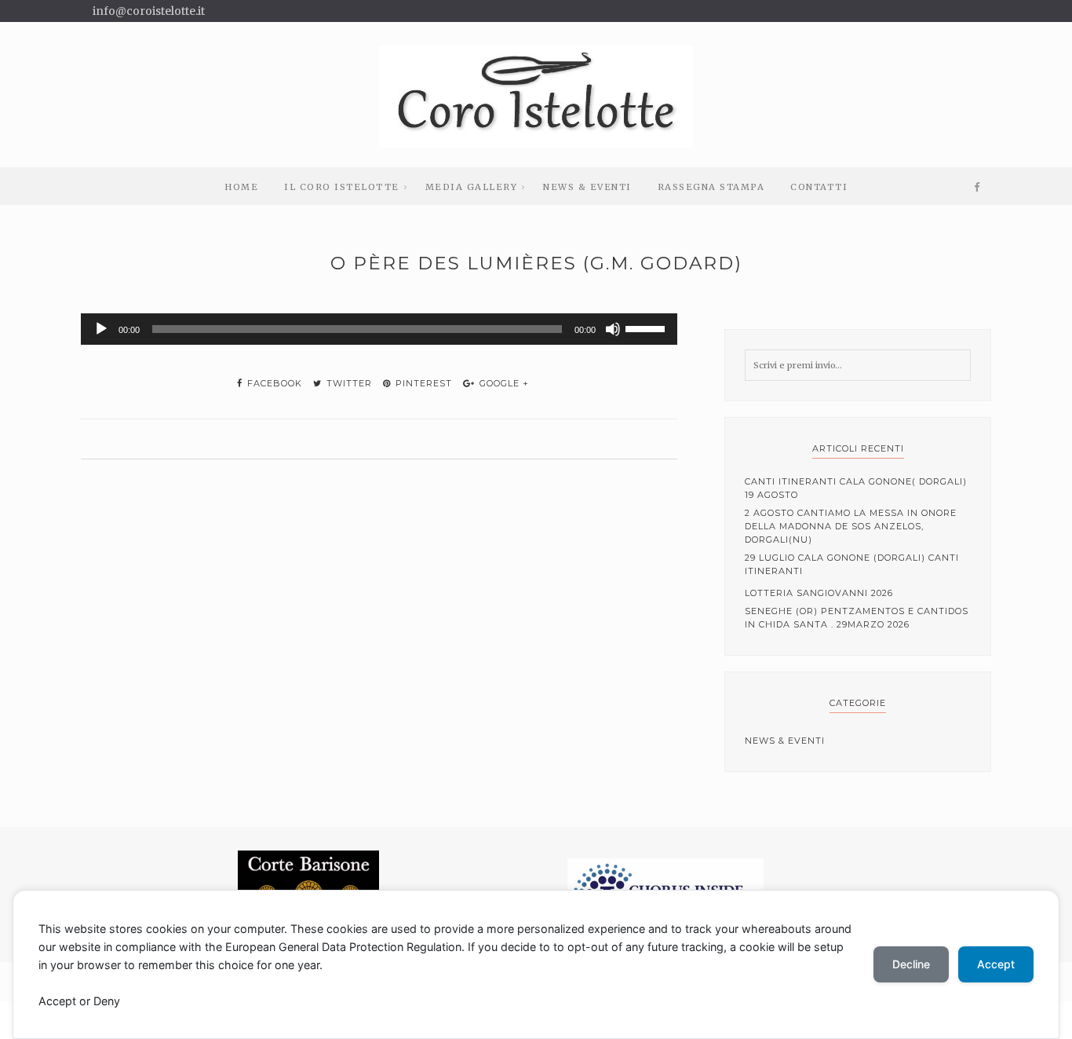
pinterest (422, 383)
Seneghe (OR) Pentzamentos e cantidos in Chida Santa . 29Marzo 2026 (856, 617)
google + (502, 383)
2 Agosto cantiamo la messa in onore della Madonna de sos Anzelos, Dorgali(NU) (851, 526)
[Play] (101, 329)
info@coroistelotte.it (149, 11)
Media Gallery (471, 186)
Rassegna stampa (711, 186)
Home (241, 186)
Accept (996, 964)
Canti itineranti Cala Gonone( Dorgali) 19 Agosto (856, 488)
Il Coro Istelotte (341, 186)
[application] (379, 329)
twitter (347, 383)
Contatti (819, 186)
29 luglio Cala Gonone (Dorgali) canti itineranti (852, 564)
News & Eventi (587, 186)
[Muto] (613, 329)
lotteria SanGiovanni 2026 (819, 592)
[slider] (647, 327)
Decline (911, 964)
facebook (273, 383)
